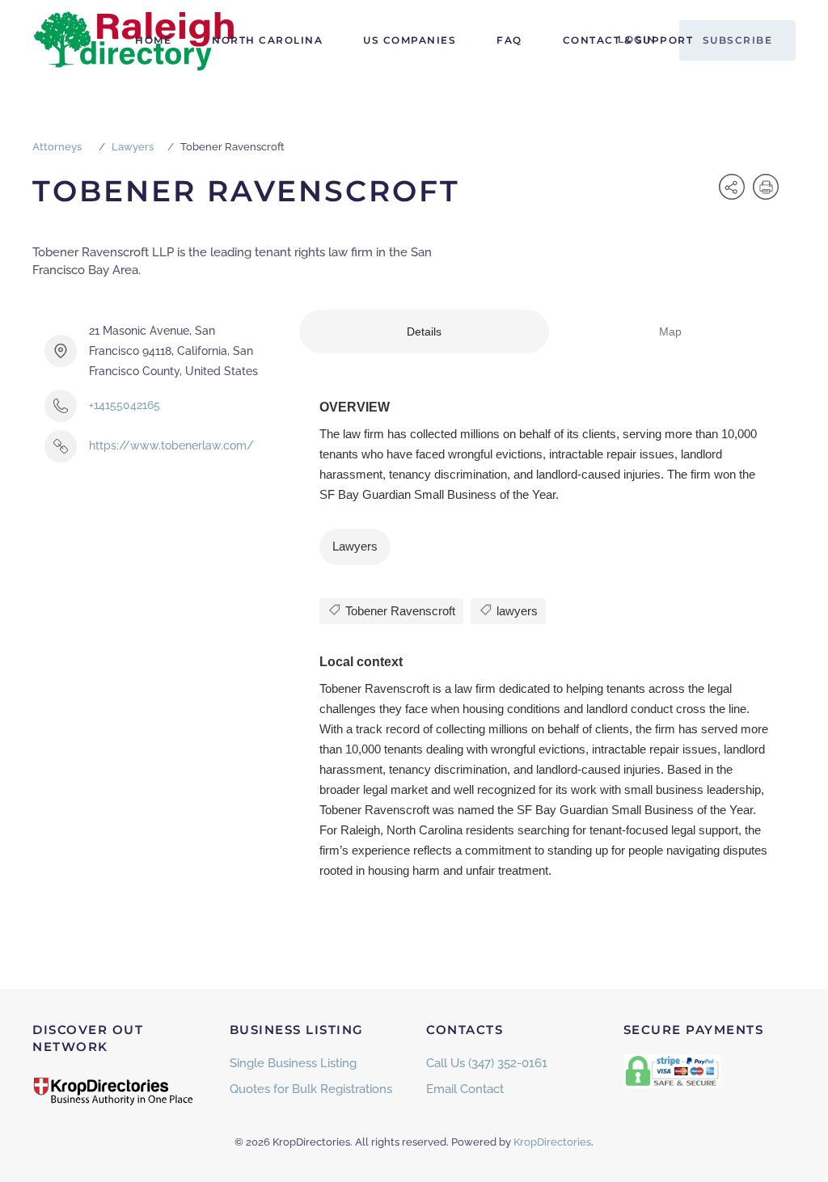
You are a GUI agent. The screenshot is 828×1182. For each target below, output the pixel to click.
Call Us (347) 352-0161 (486, 1063)
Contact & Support (628, 40)
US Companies (409, 40)
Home (153, 40)
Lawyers (133, 147)
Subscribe (738, 40)
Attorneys (57, 147)
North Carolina (267, 40)
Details (424, 331)
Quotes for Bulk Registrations (311, 1089)
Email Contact (465, 1089)
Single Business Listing (293, 1063)
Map (670, 331)
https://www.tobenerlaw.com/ (171, 445)
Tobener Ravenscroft (398, 611)
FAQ (509, 40)
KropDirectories (552, 1142)
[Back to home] (133, 40)
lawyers (515, 611)
